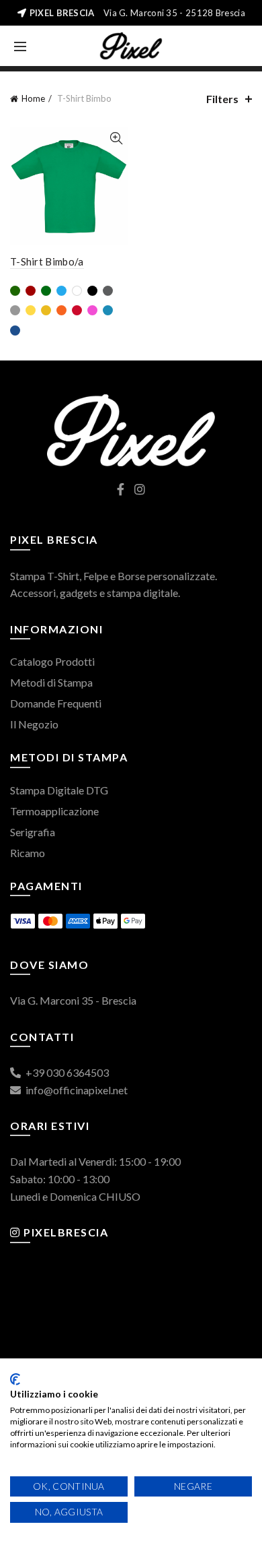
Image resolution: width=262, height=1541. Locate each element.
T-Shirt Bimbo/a (47, 261)
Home (33, 98)
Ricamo (27, 852)
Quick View (116, 138)
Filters (222, 98)
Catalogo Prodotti (52, 661)
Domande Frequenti (55, 703)
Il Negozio (34, 724)
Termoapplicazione (54, 811)
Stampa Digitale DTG (59, 790)
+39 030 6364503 (66, 1072)
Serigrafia (32, 831)
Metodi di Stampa (51, 682)
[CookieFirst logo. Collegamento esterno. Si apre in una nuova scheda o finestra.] (15, 1379)
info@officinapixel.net (76, 1089)
